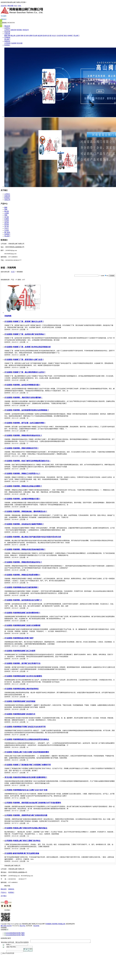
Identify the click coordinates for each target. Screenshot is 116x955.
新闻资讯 (7, 41)
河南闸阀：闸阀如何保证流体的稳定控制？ (29, 549)
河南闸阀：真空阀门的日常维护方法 (26, 663)
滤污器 (49, 35)
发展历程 (13, 30)
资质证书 (26, 30)
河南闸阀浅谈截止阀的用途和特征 (26, 689)
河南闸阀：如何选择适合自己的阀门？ (27, 600)
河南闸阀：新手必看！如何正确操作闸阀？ (29, 423)
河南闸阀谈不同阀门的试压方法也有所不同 (29, 727)
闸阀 (9, 35)
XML (19, 5)
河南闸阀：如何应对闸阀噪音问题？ (26, 385)
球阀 (21, 35)
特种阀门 (70, 35)
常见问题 (19, 43)
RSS (15, 5)
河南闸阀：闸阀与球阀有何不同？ (26, 448)
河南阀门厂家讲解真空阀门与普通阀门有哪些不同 (32, 765)
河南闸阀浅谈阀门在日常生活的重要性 (27, 676)
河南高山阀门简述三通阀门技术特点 (26, 841)
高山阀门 (76, 35)
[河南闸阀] (24, 312)
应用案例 (7, 37)
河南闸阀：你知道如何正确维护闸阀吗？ (28, 524)
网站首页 (7, 26)
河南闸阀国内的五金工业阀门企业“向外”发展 (30, 790)
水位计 (54, 35)
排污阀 (26, 35)
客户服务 (22, 933)
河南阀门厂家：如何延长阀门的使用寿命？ (29, 334)
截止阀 (13, 35)
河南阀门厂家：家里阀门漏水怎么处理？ (28, 321)
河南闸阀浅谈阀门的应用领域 (24, 701)
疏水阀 (44, 35)
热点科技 (36, 925)
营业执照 (7, 32)
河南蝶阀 (48, 924)
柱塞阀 (30, 35)
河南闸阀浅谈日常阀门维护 (23, 638)
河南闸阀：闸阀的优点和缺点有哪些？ (27, 486)
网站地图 (10, 5)
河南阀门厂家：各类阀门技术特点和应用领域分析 (32, 347)
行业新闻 (13, 43)
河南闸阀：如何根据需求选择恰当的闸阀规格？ (31, 410)
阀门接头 (64, 35)
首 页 (12, 272)
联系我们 (19, 30)
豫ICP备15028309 (6, 925)
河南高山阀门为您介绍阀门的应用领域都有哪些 (31, 752)
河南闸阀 (7, 316)
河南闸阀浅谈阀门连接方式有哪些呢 (26, 625)
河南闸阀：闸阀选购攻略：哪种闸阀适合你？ (30, 511)
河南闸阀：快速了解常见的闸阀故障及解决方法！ (32, 461)
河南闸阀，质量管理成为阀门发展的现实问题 (30, 815)
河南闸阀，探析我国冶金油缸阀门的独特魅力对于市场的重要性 (37, 803)
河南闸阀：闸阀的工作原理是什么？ (26, 473)
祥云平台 (22, 925)
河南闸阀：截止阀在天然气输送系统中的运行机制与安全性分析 (37, 537)
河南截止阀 (61, 924)
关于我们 (4, 896)
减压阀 (40, 35)
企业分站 (4, 5)
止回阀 (18, 35)
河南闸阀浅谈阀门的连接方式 (24, 714)
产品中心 (4, 892)
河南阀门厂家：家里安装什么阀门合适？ (28, 359)
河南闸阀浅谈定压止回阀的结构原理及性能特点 (31, 739)
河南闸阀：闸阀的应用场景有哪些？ (26, 575)
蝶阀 (5, 35)
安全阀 (35, 35)
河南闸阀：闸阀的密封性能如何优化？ (27, 435)
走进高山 (7, 28)
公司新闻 (7, 43)
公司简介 (7, 30)
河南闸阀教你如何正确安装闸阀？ (26, 587)
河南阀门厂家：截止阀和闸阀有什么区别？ (29, 372)
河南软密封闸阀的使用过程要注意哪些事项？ (30, 777)
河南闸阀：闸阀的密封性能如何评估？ (27, 562)
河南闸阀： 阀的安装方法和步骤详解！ (28, 397)
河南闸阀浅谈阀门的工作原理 (24, 651)
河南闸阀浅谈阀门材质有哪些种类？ (26, 613)
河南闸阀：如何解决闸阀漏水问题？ (26, 499)
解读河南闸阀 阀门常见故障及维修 (26, 853)
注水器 (59, 35)
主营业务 (7, 33)
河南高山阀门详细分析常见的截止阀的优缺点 (30, 828)
